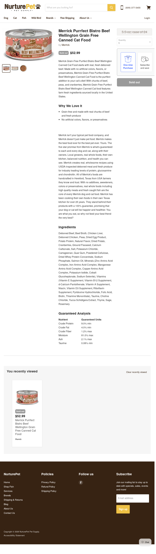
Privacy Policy (48, 482)
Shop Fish (9, 486)
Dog (6, 17)
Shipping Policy (48, 490)
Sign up (123, 509)
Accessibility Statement (14, 535)
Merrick (66, 45)
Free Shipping (67, 17)
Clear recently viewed (136, 372)
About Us (85, 17)
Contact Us (9, 512)
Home (7, 482)
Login (147, 18)
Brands (50, 17)
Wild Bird (36, 17)
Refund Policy (48, 486)
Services (8, 490)
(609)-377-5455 (132, 7)
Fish (24, 17)
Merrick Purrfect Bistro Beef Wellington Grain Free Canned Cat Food (25, 427)
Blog (6, 504)
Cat (15, 17)
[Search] (111, 7)
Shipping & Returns (13, 499)
